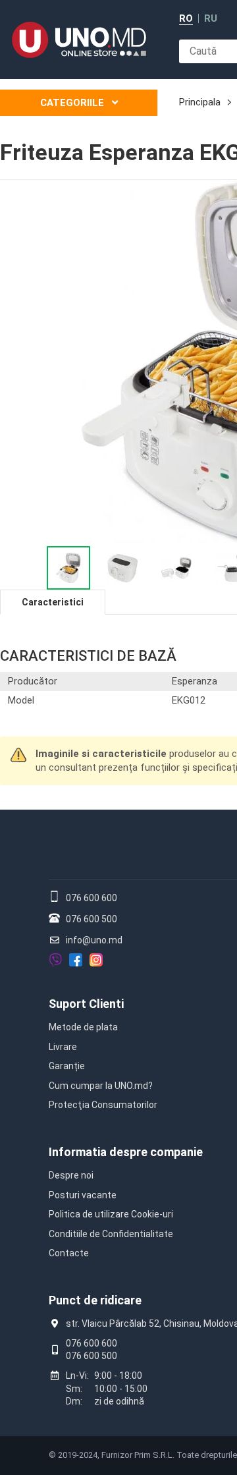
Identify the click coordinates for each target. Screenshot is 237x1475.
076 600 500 (91, 919)
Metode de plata (83, 1027)
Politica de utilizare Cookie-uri (111, 1214)
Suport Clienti (86, 1004)
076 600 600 (91, 898)
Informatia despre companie (126, 1152)
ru (210, 19)
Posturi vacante (83, 1195)
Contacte (69, 1253)
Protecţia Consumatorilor (103, 1104)
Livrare (63, 1047)
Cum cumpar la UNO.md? (101, 1085)
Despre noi (71, 1175)
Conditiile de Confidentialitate (111, 1234)
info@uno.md (94, 940)
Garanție (67, 1066)
